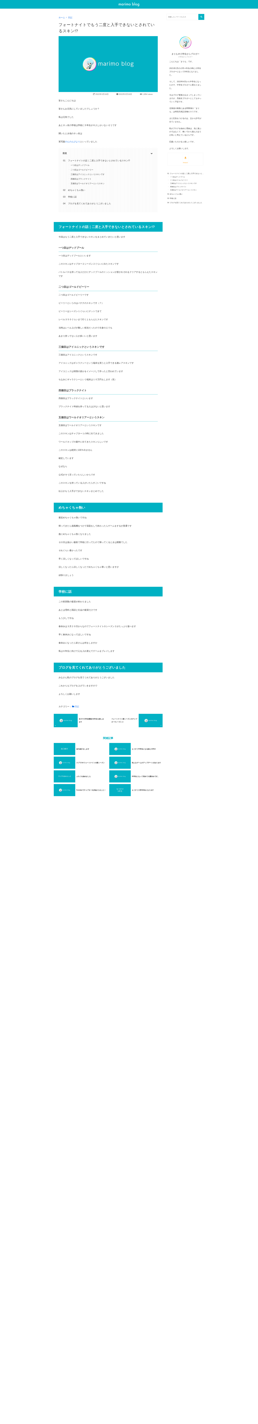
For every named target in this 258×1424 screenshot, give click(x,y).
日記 (70, 17)
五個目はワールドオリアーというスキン (88, 183)
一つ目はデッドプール (80, 165)
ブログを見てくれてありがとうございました (89, 203)
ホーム (62, 17)
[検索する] (201, 17)
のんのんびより (72, 141)
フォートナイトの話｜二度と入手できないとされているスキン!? (99, 160)
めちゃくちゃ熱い (76, 190)
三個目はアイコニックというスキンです (88, 174)
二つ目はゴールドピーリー (82, 170)
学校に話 (72, 197)
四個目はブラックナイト (81, 179)
